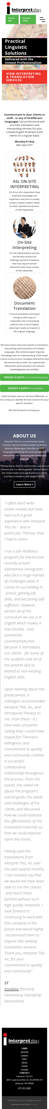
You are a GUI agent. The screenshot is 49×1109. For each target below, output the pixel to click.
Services (24, 1052)
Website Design (15, 1104)
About (24, 1062)
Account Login (26, 19)
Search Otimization (25, 1104)
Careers (24, 1055)
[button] (43, 19)
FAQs (24, 1059)
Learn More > (24, 484)
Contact (24, 1069)
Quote (25, 1066)
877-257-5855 (11, 19)
